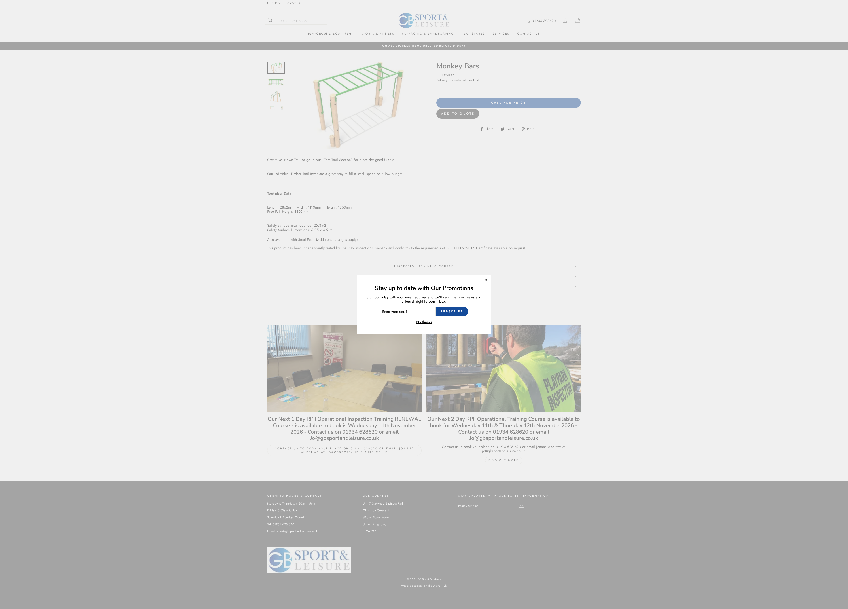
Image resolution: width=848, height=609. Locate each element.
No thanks (424, 322)
